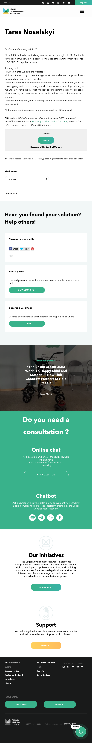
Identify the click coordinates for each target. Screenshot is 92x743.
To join (27, 323)
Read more (46, 394)
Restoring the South (14, 675)
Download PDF (27, 290)
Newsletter (10, 679)
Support (46, 645)
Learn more (46, 587)
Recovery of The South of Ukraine (49, 121)
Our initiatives (43, 675)
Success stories (46, 360)
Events (8, 667)
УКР (5, 2)
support (46, 140)
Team (39, 667)
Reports (40, 671)
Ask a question (46, 475)
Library (8, 683)
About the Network (46, 662)
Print (11, 255)
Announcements (12, 662)
